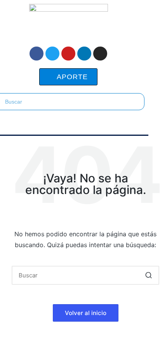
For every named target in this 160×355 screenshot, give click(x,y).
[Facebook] (36, 54)
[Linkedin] (84, 54)
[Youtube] (68, 54)
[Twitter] (52, 54)
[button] (68, 124)
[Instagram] (100, 54)
